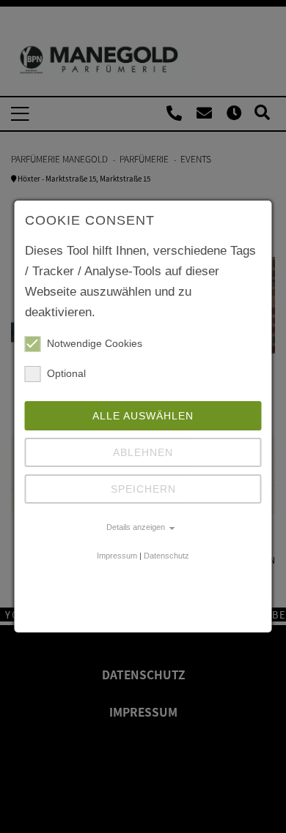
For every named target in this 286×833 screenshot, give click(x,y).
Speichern (143, 489)
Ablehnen (143, 452)
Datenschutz (166, 555)
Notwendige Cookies (94, 343)
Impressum (117, 555)
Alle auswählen (143, 416)
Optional (66, 373)
